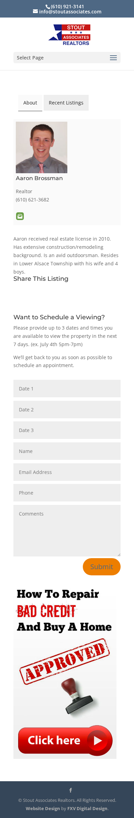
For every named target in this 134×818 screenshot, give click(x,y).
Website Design (43, 808)
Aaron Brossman (39, 178)
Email (20, 216)
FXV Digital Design (87, 808)
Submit (101, 566)
